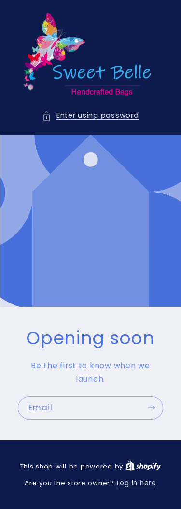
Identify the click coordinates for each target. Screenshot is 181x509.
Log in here (136, 483)
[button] (90, 116)
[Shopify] (143, 466)
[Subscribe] (151, 408)
